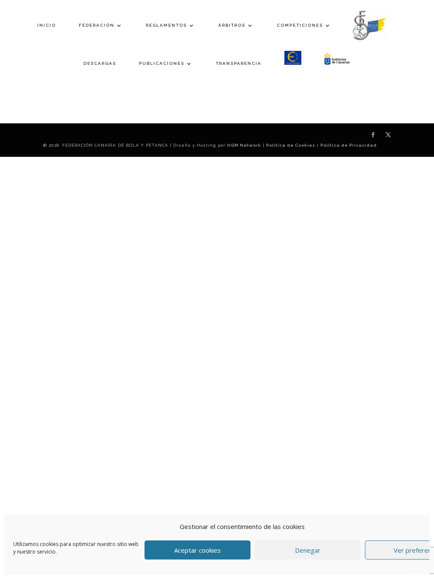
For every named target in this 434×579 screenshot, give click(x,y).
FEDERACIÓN (96, 25)
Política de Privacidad (348, 145)
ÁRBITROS (231, 25)
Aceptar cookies (197, 550)
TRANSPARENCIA (239, 63)
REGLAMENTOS (166, 25)
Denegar (307, 550)
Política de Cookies (290, 145)
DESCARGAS (99, 63)
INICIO (46, 25)
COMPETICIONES (300, 25)
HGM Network (244, 145)
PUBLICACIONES (161, 63)
